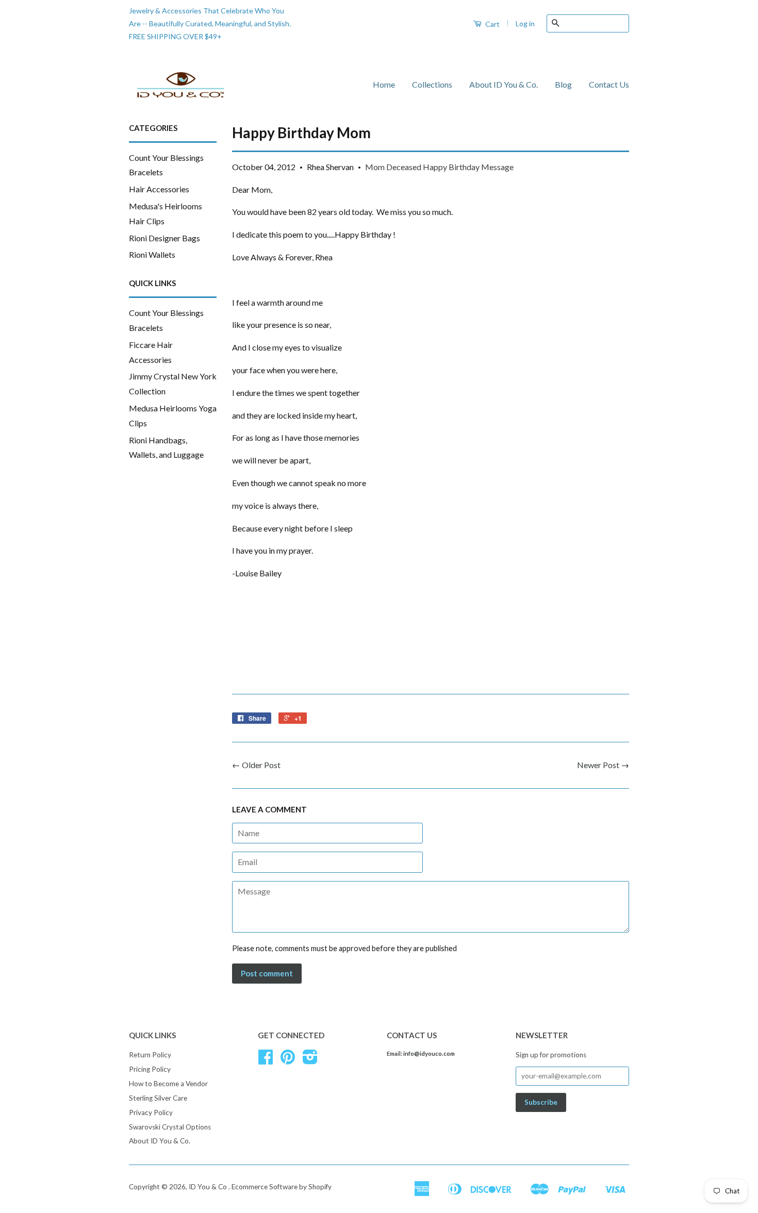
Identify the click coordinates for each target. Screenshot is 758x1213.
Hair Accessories (159, 189)
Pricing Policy (150, 1069)
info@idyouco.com (429, 1053)
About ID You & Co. (503, 84)
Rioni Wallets (152, 254)
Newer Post (598, 765)
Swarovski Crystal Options (170, 1127)
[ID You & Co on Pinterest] (287, 1060)
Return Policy (150, 1055)
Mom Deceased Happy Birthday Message (439, 167)
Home (384, 84)
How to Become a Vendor (168, 1083)
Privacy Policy (151, 1112)
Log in (525, 23)
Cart (492, 24)
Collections (432, 84)
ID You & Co (208, 1187)
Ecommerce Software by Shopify (282, 1187)
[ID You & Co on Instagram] (310, 1060)
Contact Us (609, 84)
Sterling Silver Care (158, 1098)
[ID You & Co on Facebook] (265, 1060)
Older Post (261, 765)
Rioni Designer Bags (164, 238)
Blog (563, 84)
